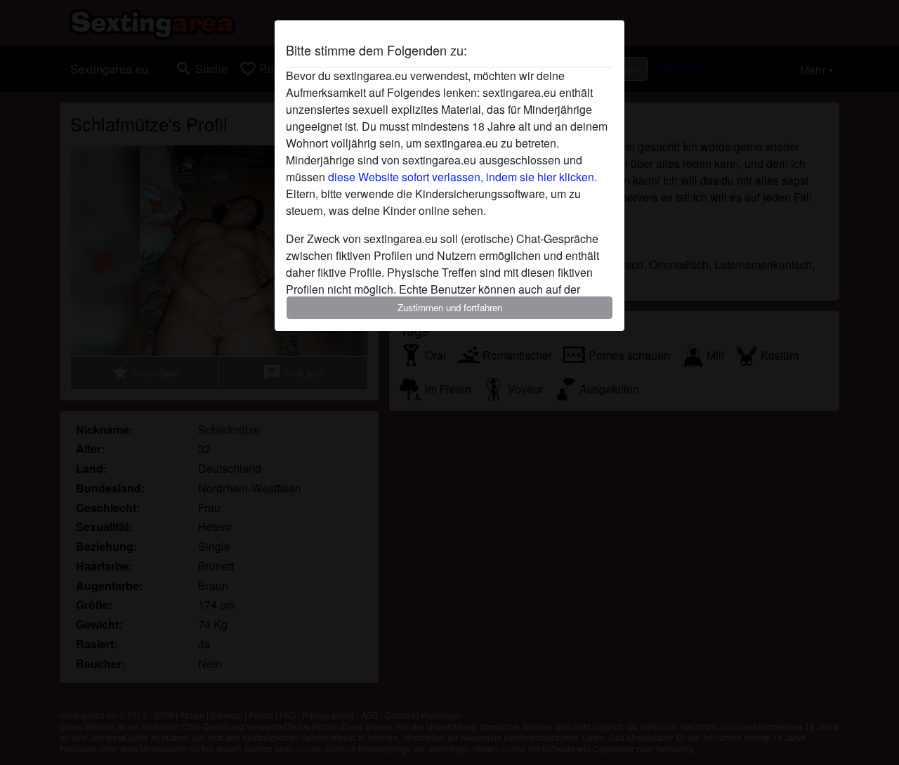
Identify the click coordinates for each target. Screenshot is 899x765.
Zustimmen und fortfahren (450, 307)
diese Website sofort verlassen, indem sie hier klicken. (462, 177)
